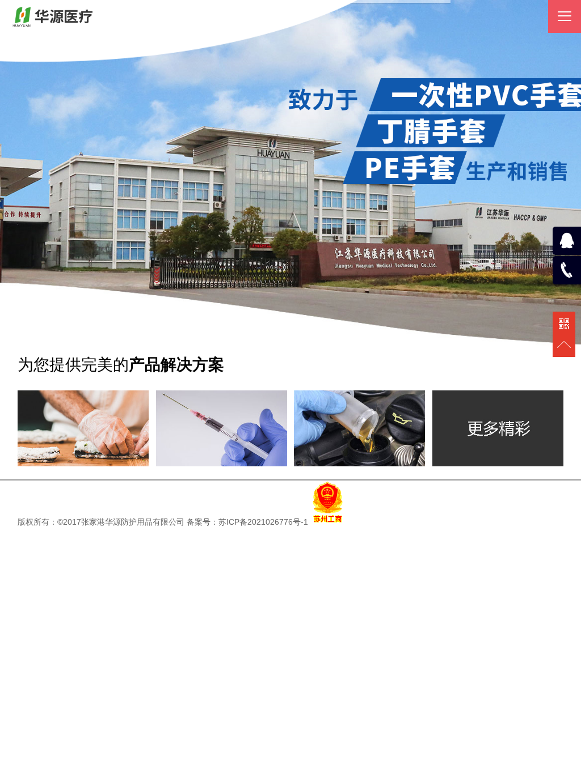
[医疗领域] (221, 463)
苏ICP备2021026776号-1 (263, 521)
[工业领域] (359, 463)
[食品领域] (83, 463)
